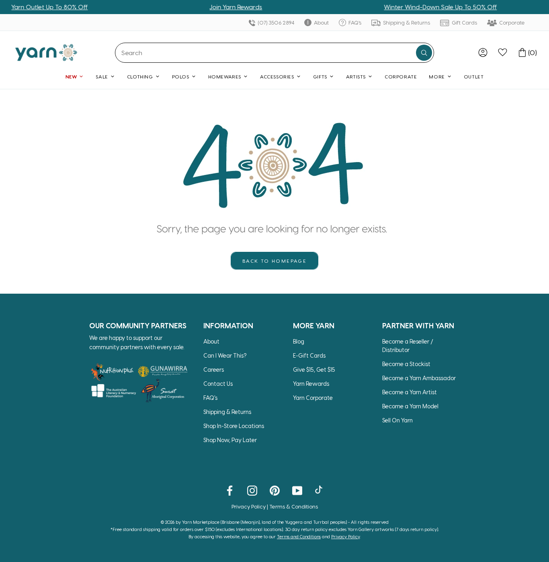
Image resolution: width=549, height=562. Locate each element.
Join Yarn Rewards (227, 6)
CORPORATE (401, 76)
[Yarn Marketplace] (46, 52)
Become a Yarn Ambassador (419, 378)
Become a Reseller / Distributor (407, 345)
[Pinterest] (275, 490)
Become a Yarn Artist (409, 392)
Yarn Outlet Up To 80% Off (41, 6)
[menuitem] (483, 52)
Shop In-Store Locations (233, 425)
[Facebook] (230, 490)
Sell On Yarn (397, 420)
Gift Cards (464, 22)
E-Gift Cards (309, 355)
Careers (213, 369)
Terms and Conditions (299, 536)
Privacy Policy (248, 506)
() (532, 52)
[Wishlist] (502, 52)
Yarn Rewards (311, 383)
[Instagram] (252, 490)
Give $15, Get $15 (314, 369)
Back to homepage (274, 261)
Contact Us (218, 383)
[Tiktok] (320, 490)
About (321, 22)
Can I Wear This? (225, 355)
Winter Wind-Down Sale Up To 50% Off (432, 6)
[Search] (424, 53)
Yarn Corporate (313, 397)
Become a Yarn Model (410, 406)
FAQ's (354, 22)
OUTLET (474, 76)
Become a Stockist (406, 363)
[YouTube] (297, 490)
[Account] (483, 52)
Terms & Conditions (293, 506)
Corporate (511, 22)
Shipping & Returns (406, 22)
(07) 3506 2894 (275, 22)
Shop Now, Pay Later (230, 439)
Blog (298, 341)
